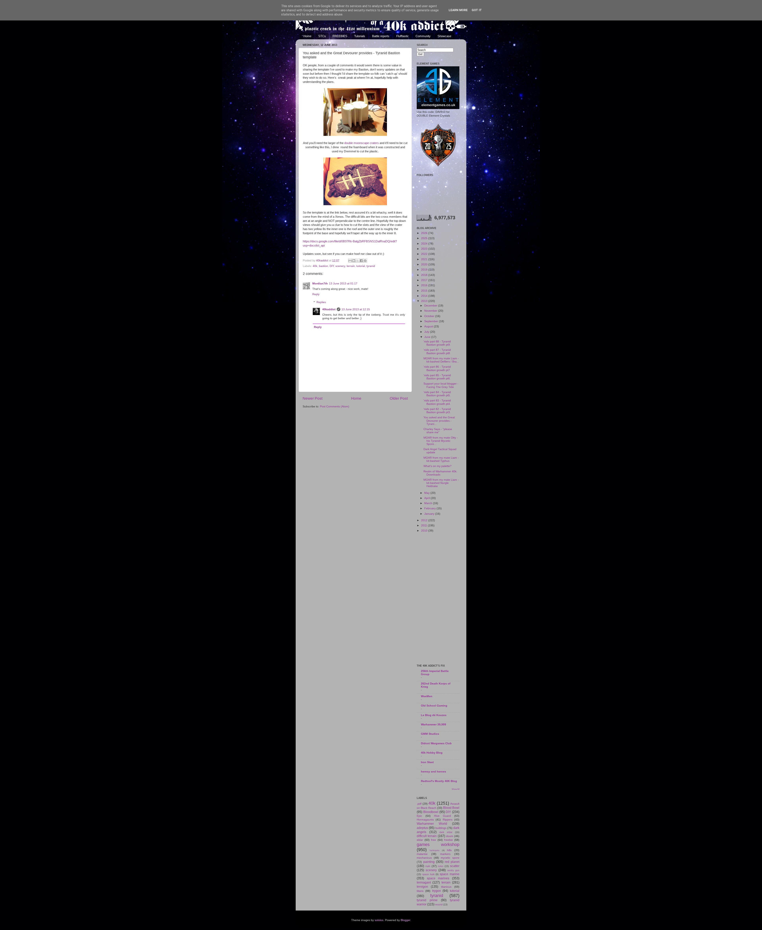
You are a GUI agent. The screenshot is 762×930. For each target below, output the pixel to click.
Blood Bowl (451, 807)
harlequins (435, 850)
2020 (424, 264)
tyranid (371, 266)
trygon (436, 890)
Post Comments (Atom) (334, 406)
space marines (438, 878)
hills (449, 850)
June (427, 336)
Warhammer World (432, 823)
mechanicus (424, 857)
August (429, 326)
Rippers (447, 819)
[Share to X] (358, 261)
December (431, 305)
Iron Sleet (427, 762)
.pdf (419, 803)
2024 (424, 243)
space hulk (428, 874)
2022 (424, 253)
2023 (424, 248)
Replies (321, 302)
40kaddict (329, 309)
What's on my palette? (437, 466)
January (429, 513)
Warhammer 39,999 (433, 724)
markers (445, 854)
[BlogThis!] (354, 261)
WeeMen (426, 696)
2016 (424, 285)
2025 (424, 238)
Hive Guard (442, 815)
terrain (351, 266)
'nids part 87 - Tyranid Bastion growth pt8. (437, 351)
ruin (427, 866)
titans (420, 890)
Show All (455, 789)
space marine (449, 874)
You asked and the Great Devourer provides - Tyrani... (439, 420)
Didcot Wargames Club (436, 743)
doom (449, 836)
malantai (422, 854)
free (433, 839)
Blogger (405, 920)
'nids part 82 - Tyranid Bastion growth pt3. (437, 411)
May (427, 492)
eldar (420, 839)
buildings (440, 828)
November (431, 310)
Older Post (399, 398)
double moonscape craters (361, 143)
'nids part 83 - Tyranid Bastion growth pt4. (437, 402)
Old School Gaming (434, 705)
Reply (315, 294)
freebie (448, 839)
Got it (477, 10)
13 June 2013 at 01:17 (343, 283)
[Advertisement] (438, 598)
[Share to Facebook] (361, 261)
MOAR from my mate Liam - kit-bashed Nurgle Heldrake (441, 483)
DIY (332, 266)
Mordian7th (320, 283)
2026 (424, 233)
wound (439, 904)
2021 (424, 259)
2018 (424, 275)
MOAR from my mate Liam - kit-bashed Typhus (441, 459)
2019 (424, 269)
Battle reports (380, 36)
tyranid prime (427, 900)
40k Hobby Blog (432, 752)
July (427, 331)
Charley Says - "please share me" (437, 431)
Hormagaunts (425, 819)
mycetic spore (450, 857)
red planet (452, 861)
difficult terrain (427, 836)
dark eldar (445, 832)
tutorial (360, 266)
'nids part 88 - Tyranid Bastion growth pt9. (437, 343)
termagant (424, 882)
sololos (379, 920)
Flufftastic (402, 36)
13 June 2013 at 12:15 (356, 309)
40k (315, 266)
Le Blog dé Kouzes (433, 715)
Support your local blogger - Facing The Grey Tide (440, 385)
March (428, 503)
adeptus (422, 827)
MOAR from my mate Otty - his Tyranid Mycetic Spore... (440, 441)
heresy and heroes (433, 771)
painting (429, 861)
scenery (340, 266)
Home (307, 36)
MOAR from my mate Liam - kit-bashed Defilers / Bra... (441, 360)
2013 (424, 301)
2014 (424, 295)
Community (423, 36)
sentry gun (453, 870)
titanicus (446, 886)
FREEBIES (340, 36)
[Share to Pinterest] (365, 261)
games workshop (438, 844)
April (427, 498)
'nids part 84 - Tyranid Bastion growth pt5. (437, 394)
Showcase (444, 36)
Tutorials (359, 36)
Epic (419, 815)
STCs (322, 36)
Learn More (458, 10)
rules (440, 866)
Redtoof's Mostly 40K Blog (439, 781)
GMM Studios (430, 733)
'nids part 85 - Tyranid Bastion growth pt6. (437, 377)
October (429, 316)
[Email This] (350, 261)
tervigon (422, 886)
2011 (424, 525)
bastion (323, 266)
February (430, 508)
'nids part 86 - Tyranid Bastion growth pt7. (437, 368)
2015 (424, 290)
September (431, 321)
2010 (424, 530)
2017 (424, 280)
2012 (424, 520)
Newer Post (312, 398)
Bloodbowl (430, 812)
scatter (454, 866)
